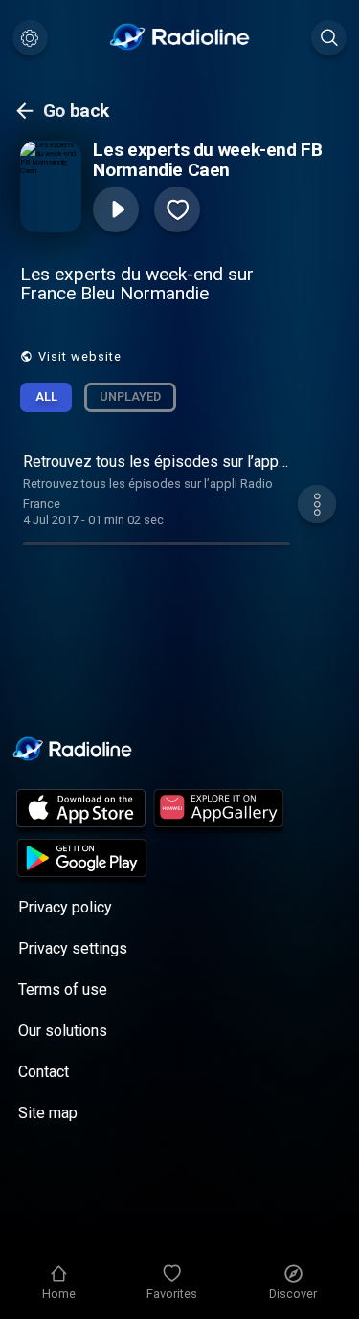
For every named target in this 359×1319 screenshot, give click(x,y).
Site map (48, 1113)
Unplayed (130, 396)
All (46, 396)
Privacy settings (72, 948)
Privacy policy (65, 907)
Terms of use (62, 989)
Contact (43, 1072)
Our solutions (62, 1031)
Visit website (80, 356)
